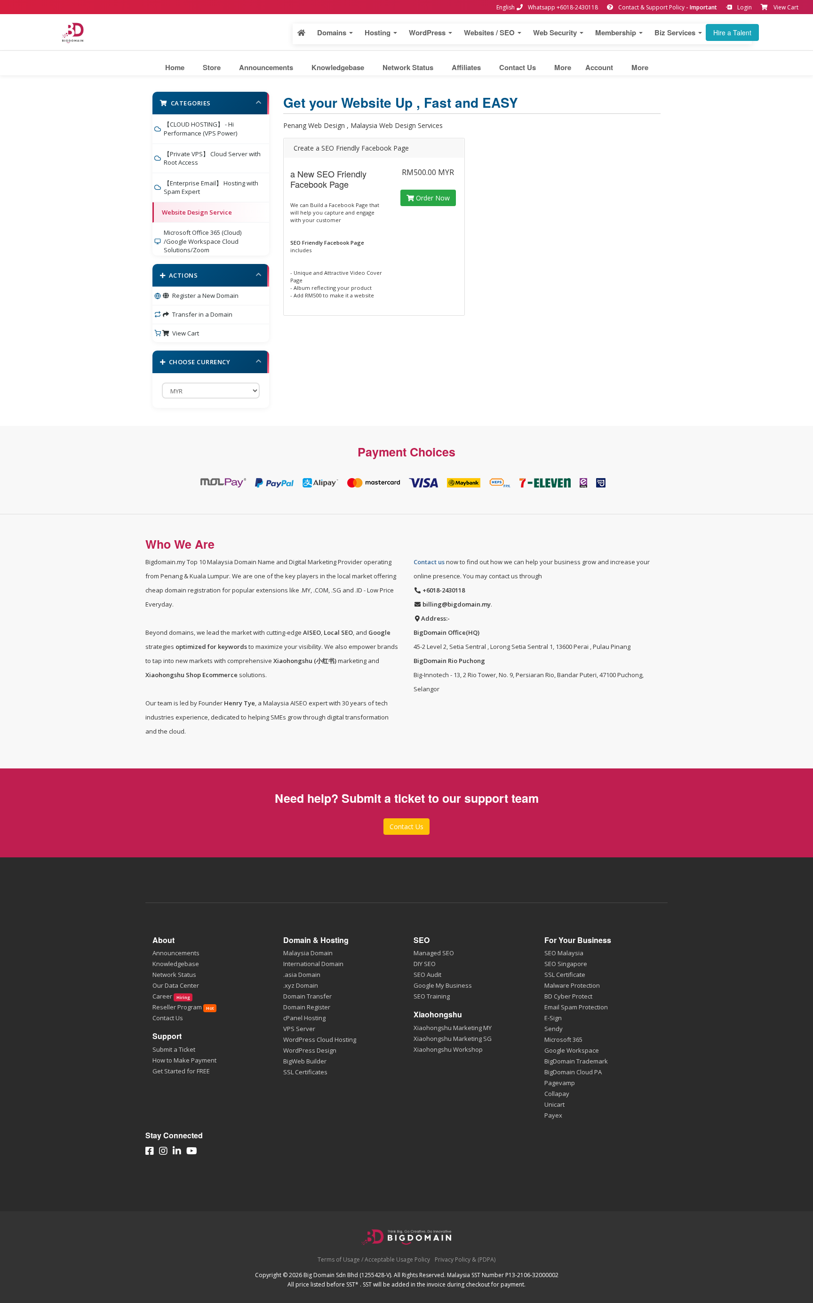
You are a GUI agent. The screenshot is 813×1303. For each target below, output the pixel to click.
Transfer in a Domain (200, 314)
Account (599, 67)
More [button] (562, 67)
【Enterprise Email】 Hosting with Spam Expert (211, 187)
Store (212, 67)
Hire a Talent (732, 32)
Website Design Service (197, 212)
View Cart (785, 7)
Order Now (432, 197)
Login (744, 7)
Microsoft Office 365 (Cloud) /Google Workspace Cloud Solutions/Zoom (202, 241)
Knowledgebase (337, 67)
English (505, 7)
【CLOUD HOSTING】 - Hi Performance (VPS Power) (200, 128)
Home (174, 67)
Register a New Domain (204, 295)
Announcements (266, 67)
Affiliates (466, 67)
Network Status (408, 67)
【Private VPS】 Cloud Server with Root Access (212, 158)
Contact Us (517, 67)
